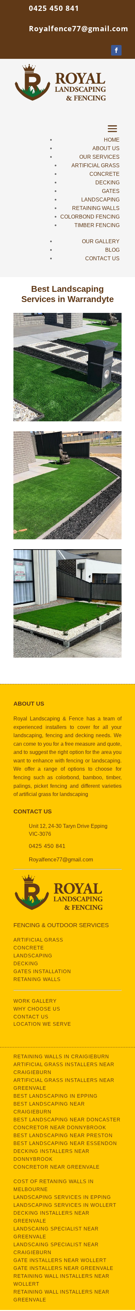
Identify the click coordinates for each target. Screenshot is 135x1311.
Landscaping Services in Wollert (64, 1205)
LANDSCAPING (100, 199)
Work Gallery (35, 1001)
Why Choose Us (36, 1009)
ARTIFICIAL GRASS (95, 165)
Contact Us (102, 258)
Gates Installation (42, 971)
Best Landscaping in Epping (55, 1096)
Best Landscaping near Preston (63, 1135)
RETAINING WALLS (96, 208)
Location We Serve (42, 1024)
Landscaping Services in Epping (62, 1197)
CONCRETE (104, 174)
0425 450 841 (54, 8)
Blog (112, 250)
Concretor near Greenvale (56, 1167)
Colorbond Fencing (90, 217)
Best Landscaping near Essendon (65, 1143)
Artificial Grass (38, 940)
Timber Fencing (97, 225)
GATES (111, 191)
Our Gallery (101, 241)
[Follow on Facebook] (116, 50)
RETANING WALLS (37, 979)
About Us (106, 148)
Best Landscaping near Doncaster (67, 1119)
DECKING (107, 182)
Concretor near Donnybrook (59, 1127)
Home (112, 140)
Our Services (99, 157)
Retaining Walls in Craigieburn (61, 1056)
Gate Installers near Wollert (59, 1260)
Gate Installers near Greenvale (63, 1268)
